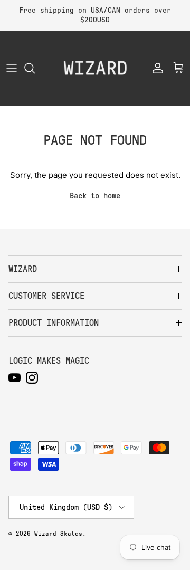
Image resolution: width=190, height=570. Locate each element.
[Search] (34, 68)
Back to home (95, 196)
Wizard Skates (58, 533)
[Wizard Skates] (95, 68)
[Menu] (11, 68)
